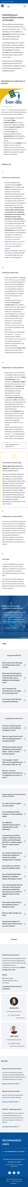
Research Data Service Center (10, 1083)
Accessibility (13, 1183)
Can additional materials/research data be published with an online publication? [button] (11, 826)
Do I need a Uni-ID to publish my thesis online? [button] (11, 805)
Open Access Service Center (10, 1102)
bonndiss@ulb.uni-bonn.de (12, 339)
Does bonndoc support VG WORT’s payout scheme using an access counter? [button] (12, 924)
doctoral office (6, 57)
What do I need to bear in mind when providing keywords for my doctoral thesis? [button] (12, 739)
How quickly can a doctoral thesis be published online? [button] (11, 867)
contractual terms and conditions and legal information (15, 244)
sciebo (11, 334)
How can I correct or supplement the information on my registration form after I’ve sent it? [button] (12, 774)
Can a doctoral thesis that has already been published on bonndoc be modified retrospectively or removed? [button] (12, 856)
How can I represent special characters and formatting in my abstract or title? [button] (11, 728)
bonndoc (3, 110)
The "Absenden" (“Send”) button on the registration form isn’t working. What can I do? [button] (12, 762)
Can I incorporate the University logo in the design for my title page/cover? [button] (11, 691)
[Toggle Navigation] (25, 6)
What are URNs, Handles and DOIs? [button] (11, 914)
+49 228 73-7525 (14, 1162)
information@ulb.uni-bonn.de (14, 1159)
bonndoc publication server (12, 29)
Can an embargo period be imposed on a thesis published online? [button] (12, 814)
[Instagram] (14, 1173)
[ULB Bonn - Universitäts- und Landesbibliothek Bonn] (3, 7)
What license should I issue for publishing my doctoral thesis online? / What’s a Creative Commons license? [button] (12, 750)
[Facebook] (9, 1173)
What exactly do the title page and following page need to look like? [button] (12, 665)
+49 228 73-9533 (15, 1015)
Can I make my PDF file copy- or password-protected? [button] (12, 700)
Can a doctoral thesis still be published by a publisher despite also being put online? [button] (12, 876)
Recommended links (11, 1142)
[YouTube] (18, 1173)
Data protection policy (17, 1181)
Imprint (7, 1181)
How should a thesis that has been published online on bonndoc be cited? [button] (11, 904)
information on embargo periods (16, 225)
